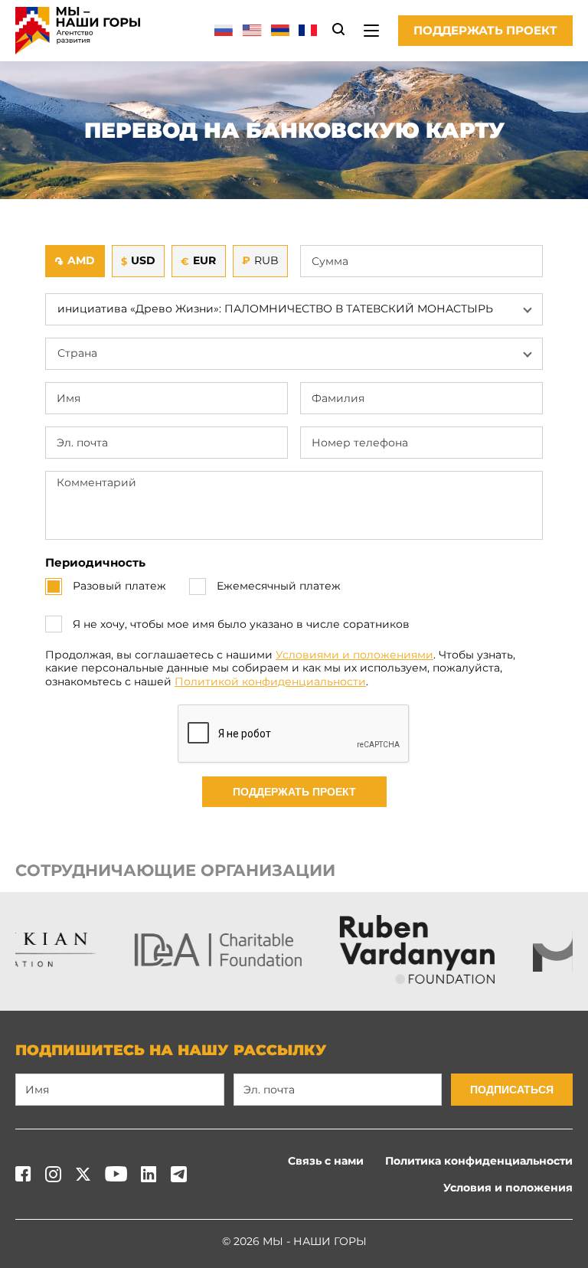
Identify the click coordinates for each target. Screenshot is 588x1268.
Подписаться (512, 1089)
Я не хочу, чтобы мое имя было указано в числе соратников (241, 624)
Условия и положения (508, 1187)
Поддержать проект (485, 30)
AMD (74, 260)
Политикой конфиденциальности (270, 681)
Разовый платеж (119, 586)
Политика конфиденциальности (479, 1161)
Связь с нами (326, 1161)
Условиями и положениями (354, 655)
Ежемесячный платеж (279, 586)
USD (138, 260)
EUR (198, 260)
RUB (260, 260)
